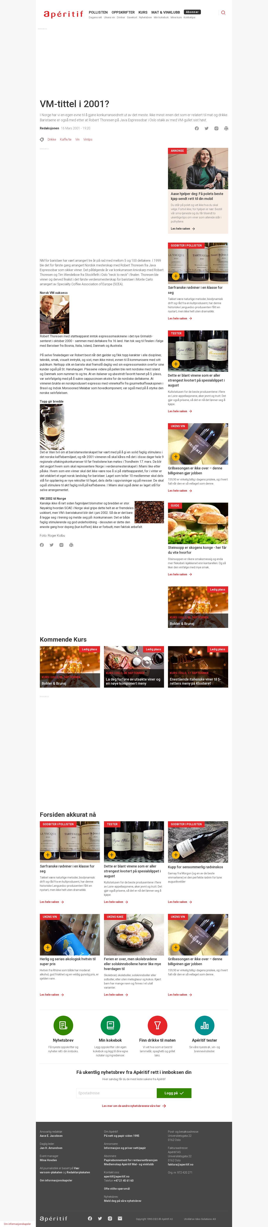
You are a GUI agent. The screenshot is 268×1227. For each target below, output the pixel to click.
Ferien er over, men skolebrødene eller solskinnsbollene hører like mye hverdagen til (132, 964)
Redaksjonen (49, 128)
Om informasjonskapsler (56, 1180)
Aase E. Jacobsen (51, 1135)
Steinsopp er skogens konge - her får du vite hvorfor (197, 550)
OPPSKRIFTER (123, 12)
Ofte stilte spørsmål (117, 1188)
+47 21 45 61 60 (123, 1180)
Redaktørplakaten (78, 1172)
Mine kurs (176, 17)
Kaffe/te (65, 139)
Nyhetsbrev (145, 17)
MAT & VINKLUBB (165, 12)
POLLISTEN (98, 12)
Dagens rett (95, 17)
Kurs (143, 12)
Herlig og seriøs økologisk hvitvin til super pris (68, 961)
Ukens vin (109, 17)
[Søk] (223, 13)
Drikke (52, 139)
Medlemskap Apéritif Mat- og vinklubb (129, 1164)
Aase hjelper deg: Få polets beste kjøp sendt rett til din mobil (197, 196)
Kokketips (189, 17)
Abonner (192, 12)
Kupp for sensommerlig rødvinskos (195, 867)
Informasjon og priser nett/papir (125, 1148)
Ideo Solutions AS (205, 1219)
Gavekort (132, 17)
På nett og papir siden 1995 (121, 1135)
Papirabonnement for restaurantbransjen (131, 1160)
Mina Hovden (48, 1160)
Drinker (121, 17)
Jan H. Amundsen (51, 1148)
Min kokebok (161, 17)
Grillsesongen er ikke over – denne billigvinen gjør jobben (195, 470)
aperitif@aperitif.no (116, 1176)
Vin (77, 139)
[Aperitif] (63, 14)
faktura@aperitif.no (180, 1164)
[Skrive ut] (226, 128)
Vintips (87, 139)
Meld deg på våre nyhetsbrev (122, 1200)
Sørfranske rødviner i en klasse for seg (195, 289)
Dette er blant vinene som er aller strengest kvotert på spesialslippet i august (196, 380)
